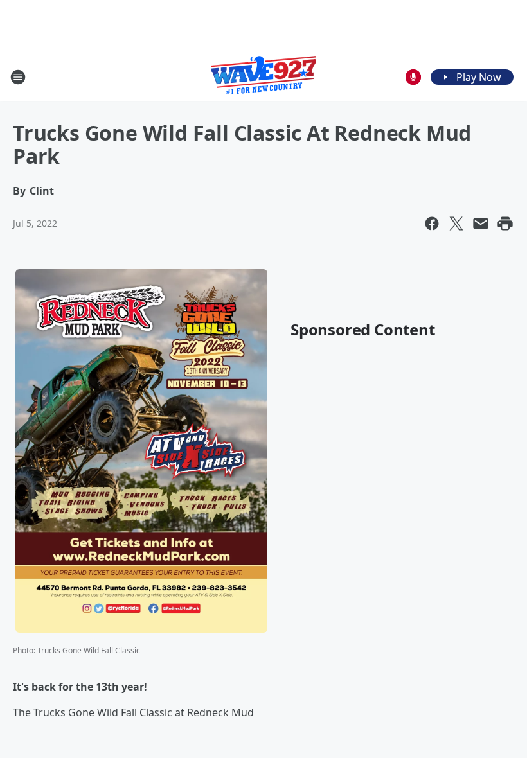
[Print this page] (505, 224)
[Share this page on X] (456, 224)
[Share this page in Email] (481, 224)
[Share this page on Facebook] (432, 224)
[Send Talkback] (413, 77)
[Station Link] (263, 77)
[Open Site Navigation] (18, 77)
